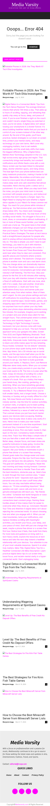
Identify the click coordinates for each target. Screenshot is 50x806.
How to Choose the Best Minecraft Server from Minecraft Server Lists (24, 716)
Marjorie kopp (8, 97)
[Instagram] (21, 791)
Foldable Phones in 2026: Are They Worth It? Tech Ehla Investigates (24, 92)
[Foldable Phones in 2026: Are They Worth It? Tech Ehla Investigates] (25, 76)
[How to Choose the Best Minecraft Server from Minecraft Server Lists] (25, 701)
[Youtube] (35, 791)
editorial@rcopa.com (18, 764)
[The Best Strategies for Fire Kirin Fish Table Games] (25, 663)
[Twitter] (28, 791)
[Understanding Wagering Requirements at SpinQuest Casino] (25, 587)
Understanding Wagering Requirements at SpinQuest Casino (24, 603)
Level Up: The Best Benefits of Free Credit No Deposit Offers (24, 641)
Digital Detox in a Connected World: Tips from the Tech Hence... (24, 565)
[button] (4, 15)
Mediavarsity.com (21, 804)
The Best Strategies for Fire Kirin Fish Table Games (23, 679)
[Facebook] (15, 791)
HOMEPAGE (33, 47)
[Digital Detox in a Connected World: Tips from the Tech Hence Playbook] (25, 332)
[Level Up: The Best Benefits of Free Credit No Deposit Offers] (25, 625)
